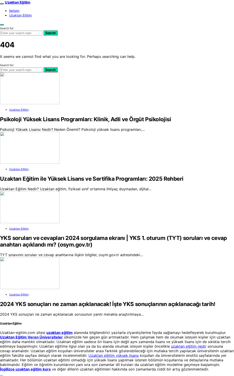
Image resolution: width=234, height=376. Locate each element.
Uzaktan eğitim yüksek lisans (113, 355)
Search (50, 33)
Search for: (7, 28)
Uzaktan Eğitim (17, 2)
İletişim (14, 11)
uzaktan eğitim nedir (188, 346)
